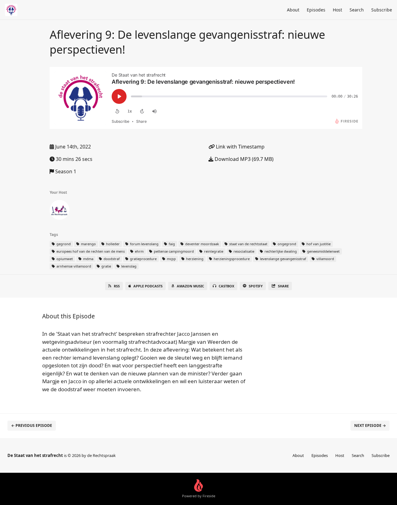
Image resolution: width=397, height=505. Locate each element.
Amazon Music (190, 286)
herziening (194, 258)
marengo (88, 243)
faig (171, 243)
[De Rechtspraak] (59, 211)
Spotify (256, 286)
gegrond (63, 243)
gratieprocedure (143, 258)
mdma (87, 258)
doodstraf (111, 258)
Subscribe (381, 10)
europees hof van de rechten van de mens (90, 251)
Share (283, 286)
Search (357, 10)
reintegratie (213, 251)
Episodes (316, 10)
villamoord (324, 258)
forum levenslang (143, 243)
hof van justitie (318, 243)
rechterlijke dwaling (280, 251)
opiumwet (64, 258)
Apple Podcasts (148, 286)
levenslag (128, 266)
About (293, 10)
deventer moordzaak (201, 243)
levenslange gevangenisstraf (282, 258)
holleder (112, 243)
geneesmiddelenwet (323, 251)
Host (337, 10)
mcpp (171, 258)
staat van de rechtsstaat (247, 243)
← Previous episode (31, 425)
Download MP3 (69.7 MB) (243, 159)
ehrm (139, 251)
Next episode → (370, 425)
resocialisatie (243, 251)
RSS (117, 286)
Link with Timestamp (240, 146)
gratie (105, 266)
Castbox (226, 286)
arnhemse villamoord (73, 266)
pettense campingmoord (173, 251)
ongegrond (286, 243)
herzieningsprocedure (231, 258)
